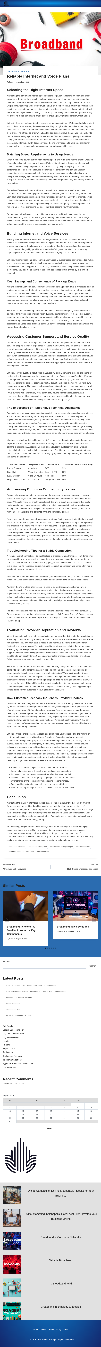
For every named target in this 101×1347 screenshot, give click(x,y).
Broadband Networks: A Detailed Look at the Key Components (21, 930)
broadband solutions (16, 847)
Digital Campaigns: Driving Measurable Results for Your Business (31, 985)
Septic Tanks (9, 1048)
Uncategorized (9, 1067)
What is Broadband (13, 1003)
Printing (6, 1045)
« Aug (49, 1128)
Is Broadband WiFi (13, 1009)
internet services (83, 847)
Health (6, 1041)
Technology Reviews (12, 1056)
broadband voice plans (37, 847)
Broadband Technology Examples (19, 1015)
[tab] (45, 948)
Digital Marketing (10, 1037)
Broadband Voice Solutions (73, 926)
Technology (8, 1052)
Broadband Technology (18, 71)
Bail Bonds (8, 1026)
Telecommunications (12, 1060)
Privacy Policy (54, 1330)
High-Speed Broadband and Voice (82, 867)
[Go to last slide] (7, 919)
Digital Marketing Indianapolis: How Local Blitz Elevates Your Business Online (36, 991)
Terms (65, 1330)
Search (6, 961)
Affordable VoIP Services (14, 867)
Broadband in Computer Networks (19, 997)
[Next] (94, 919)
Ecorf (11, 82)
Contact (43, 1330)
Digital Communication (13, 1033)
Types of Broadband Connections (18, 1063)
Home (35, 1330)
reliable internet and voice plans (21, 852)
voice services (43, 852)
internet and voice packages (61, 847)
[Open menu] (95, 3)
